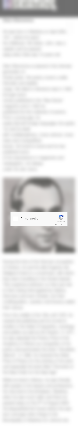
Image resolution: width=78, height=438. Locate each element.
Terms (63, 225)
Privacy (57, 225)
